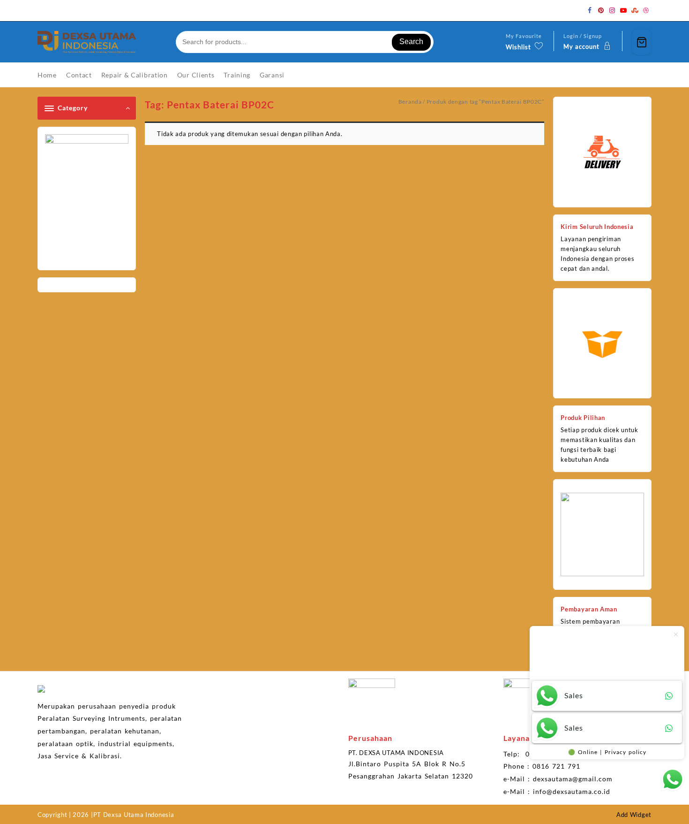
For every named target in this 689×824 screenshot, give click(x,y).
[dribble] (646, 10)
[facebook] (589, 10)
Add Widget (634, 814)
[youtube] (623, 10)
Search (411, 42)
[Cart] (641, 42)
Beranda (410, 101)
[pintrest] (601, 10)
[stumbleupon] (634, 10)
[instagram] (612, 10)
